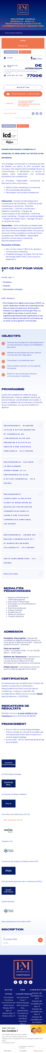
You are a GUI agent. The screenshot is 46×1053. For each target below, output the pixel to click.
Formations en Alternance (9, 1004)
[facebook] (15, 982)
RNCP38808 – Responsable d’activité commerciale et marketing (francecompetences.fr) (20, 238)
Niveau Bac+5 (8, 1016)
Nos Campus (23, 1005)
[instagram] (20, 982)
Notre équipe (23, 1003)
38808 (39, 694)
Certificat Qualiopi (23, 1019)
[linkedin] (25, 982)
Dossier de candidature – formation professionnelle (37, 1021)
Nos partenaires (22, 1009)
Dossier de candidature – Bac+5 (36, 1011)
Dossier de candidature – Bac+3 (36, 1003)
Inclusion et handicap (22, 1014)
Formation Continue (9, 998)
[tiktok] (30, 982)
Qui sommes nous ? (23, 998)
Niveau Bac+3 (8, 1013)
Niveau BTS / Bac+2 (9, 1009)
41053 (24, 257)
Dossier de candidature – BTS (36, 995)
